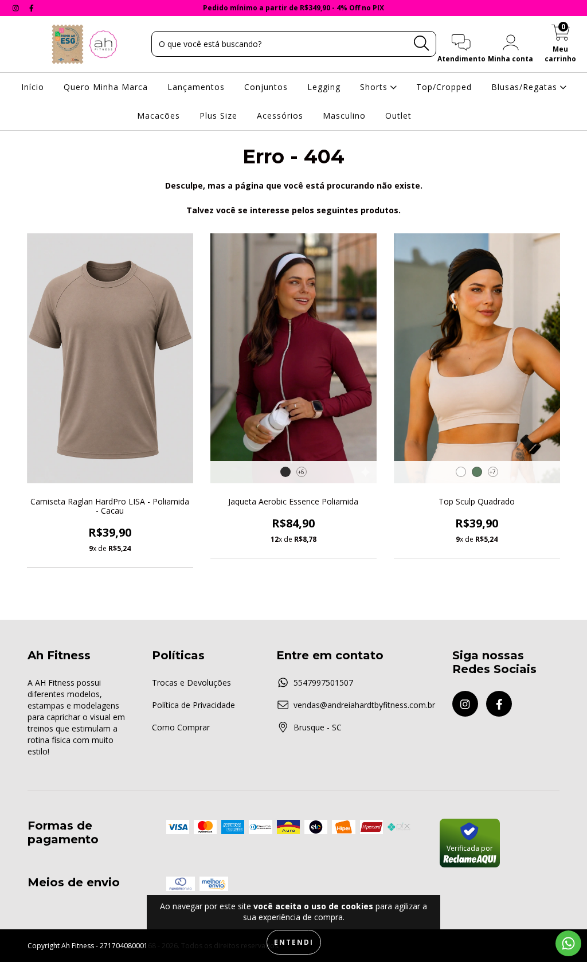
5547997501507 (323, 682)
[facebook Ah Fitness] (31, 7)
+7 (493, 472)
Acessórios (280, 115)
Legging (324, 86)
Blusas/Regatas (525, 86)
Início (32, 86)
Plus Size (218, 115)
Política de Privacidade (193, 704)
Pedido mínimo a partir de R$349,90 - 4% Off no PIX (293, 8)
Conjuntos (266, 86)
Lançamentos (196, 86)
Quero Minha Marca (106, 86)
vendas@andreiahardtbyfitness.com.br (364, 704)
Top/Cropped (444, 86)
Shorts (375, 86)
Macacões (158, 115)
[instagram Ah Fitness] (17, 7)
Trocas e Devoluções (191, 682)
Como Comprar (181, 727)
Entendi (294, 942)
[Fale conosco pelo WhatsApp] (568, 943)
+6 (301, 472)
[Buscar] (421, 43)
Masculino (344, 115)
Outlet (398, 115)
